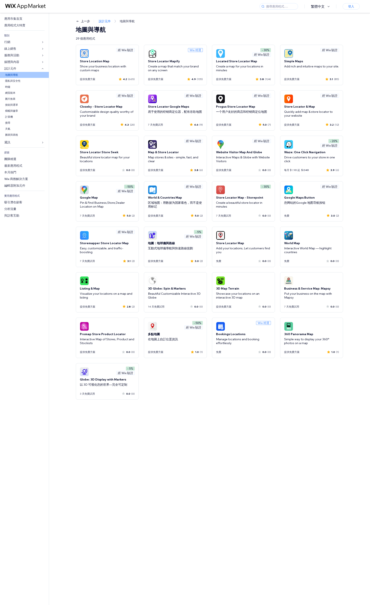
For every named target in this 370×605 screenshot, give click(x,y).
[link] (24, 18)
